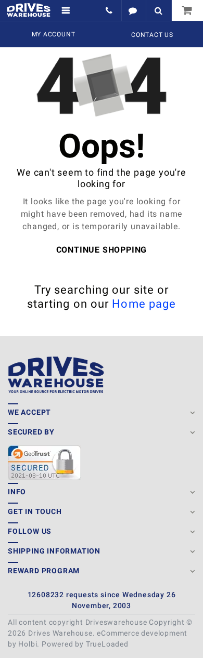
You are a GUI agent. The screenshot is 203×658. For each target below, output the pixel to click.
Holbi (27, 644)
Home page (144, 303)
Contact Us (152, 34)
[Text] (133, 10)
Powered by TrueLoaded (85, 644)
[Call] (110, 10)
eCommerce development (142, 633)
